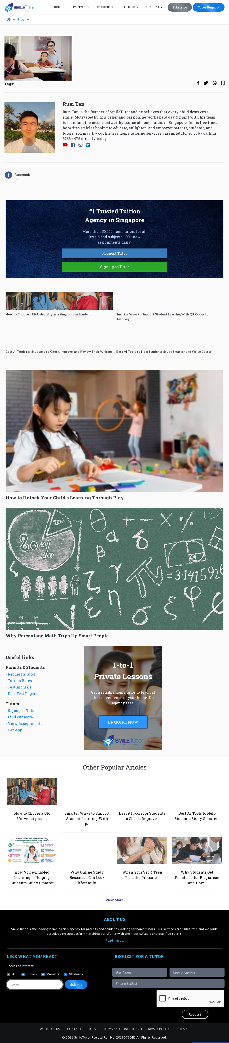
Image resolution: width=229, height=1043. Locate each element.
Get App (15, 730)
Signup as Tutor (22, 710)
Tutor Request (209, 7)
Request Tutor (114, 253)
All (14, 974)
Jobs (92, 1029)
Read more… (114, 940)
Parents (80, 7)
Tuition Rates (20, 680)
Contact (74, 1029)
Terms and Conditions (121, 1029)
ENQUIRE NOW (123, 722)
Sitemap (183, 1029)
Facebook (22, 174)
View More (115, 900)
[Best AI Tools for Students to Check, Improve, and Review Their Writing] (59, 338)
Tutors (129, 7)
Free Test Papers (22, 693)
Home (58, 7)
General (153, 7)
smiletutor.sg (181, 133)
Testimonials (19, 687)
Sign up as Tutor (114, 266)
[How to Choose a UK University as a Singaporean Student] (59, 301)
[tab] (17, 175)
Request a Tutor (22, 674)
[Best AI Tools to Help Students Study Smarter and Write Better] (170, 338)
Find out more (20, 717)
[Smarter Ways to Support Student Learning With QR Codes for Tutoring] (170, 301)
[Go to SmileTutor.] (9, 19)
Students (105, 7)
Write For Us (50, 1029)
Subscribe (180, 7)
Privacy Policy (158, 1029)
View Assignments (25, 723)
